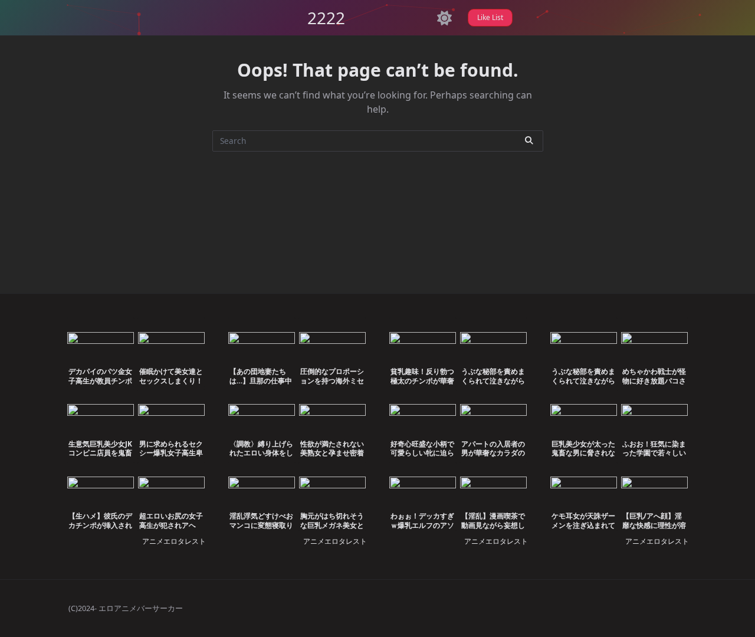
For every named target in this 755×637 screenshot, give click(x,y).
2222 (326, 17)
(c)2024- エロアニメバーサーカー (125, 608)
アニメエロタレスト (174, 541)
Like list (490, 17)
